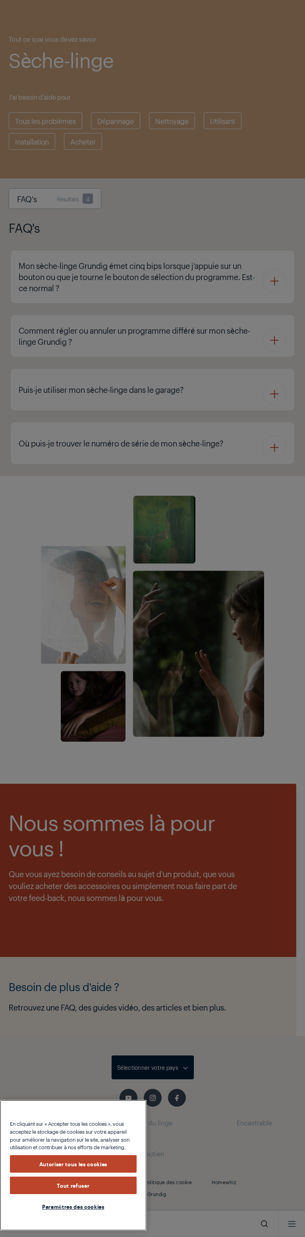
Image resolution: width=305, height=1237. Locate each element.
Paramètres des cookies (73, 1206)
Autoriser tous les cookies (73, 1163)
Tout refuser (73, 1185)
